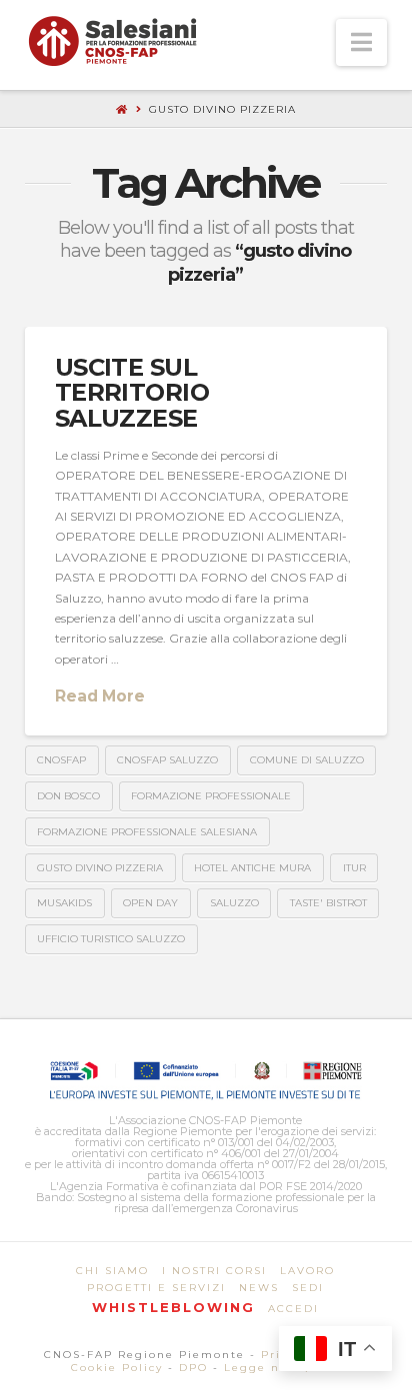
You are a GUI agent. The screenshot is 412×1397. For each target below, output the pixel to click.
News (259, 1287)
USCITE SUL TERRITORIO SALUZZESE (132, 392)
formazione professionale (211, 795)
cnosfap (61, 759)
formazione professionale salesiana (147, 831)
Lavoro (307, 1270)
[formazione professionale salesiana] (112, 41)
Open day (150, 902)
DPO (193, 1367)
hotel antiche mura (252, 867)
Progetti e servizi (156, 1287)
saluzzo (234, 902)
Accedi (293, 1308)
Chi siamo (112, 1270)
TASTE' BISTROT (328, 902)
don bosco (68, 795)
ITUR (354, 867)
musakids (64, 902)
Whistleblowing (173, 1307)
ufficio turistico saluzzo (111, 938)
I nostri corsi (214, 1270)
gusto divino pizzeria (100, 867)
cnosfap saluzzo (167, 759)
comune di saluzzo (307, 759)
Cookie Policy (117, 1367)
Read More (100, 696)
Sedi (308, 1287)
